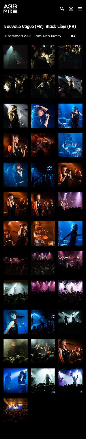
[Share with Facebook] (73, 36)
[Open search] (62, 9)
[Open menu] (79, 9)
